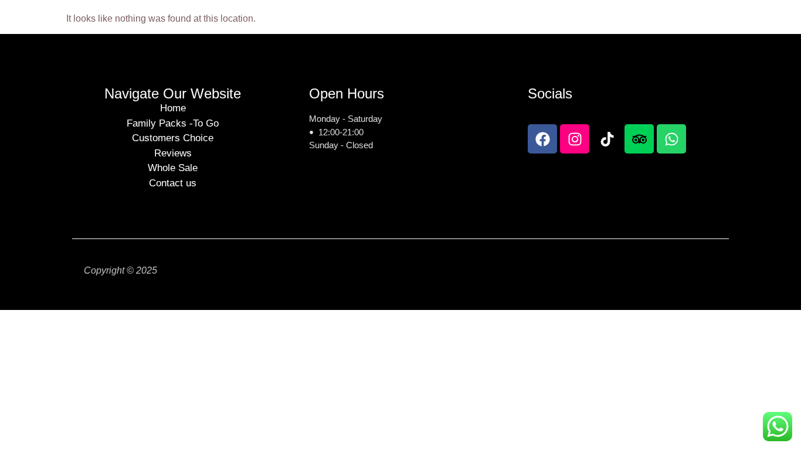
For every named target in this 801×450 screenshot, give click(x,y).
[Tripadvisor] (639, 139)
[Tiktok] (607, 139)
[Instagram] (574, 139)
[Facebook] (542, 139)
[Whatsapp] (671, 139)
